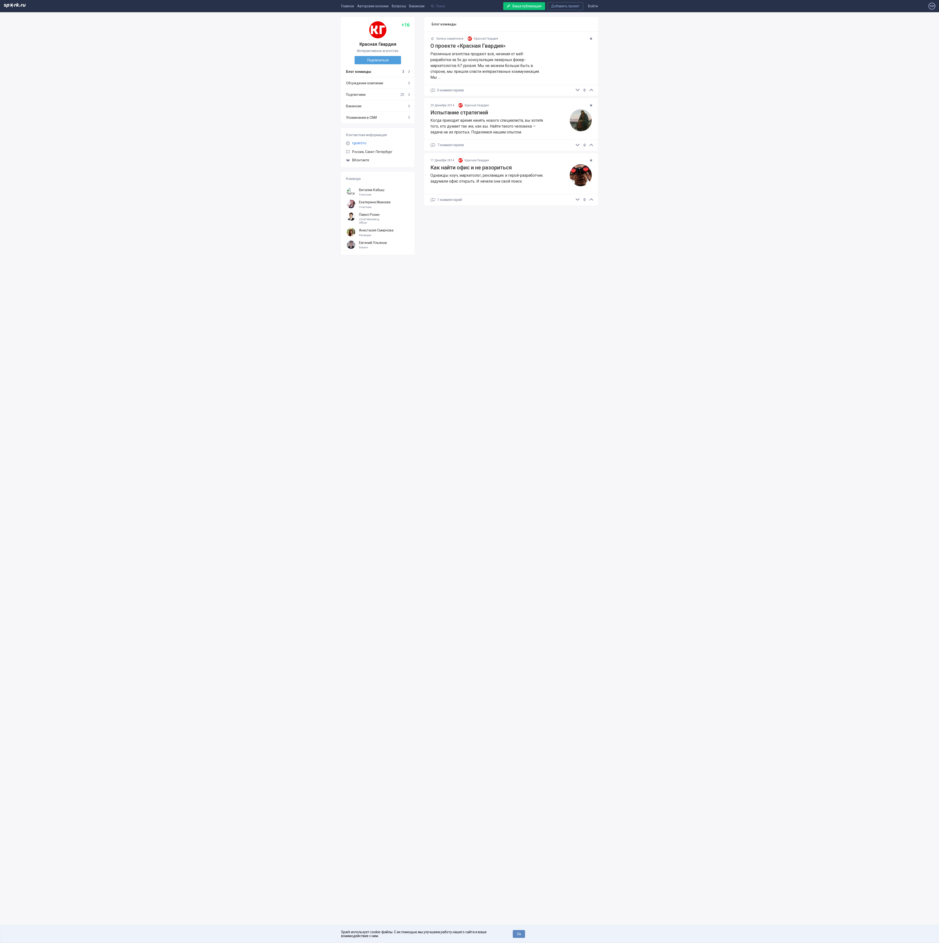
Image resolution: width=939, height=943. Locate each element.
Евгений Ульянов (373, 245)
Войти (593, 6)
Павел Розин (369, 219)
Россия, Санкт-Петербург (372, 152)
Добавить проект (565, 6)
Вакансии (417, 6)
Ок (519, 934)
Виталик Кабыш (371, 192)
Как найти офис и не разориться (471, 167)
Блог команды (375, 72)
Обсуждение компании (364, 83)
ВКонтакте (360, 160)
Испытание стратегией (459, 113)
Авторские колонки (373, 6)
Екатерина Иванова (375, 204)
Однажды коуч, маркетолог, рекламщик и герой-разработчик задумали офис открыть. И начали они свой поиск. (486, 178)
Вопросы (399, 6)
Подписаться (378, 60)
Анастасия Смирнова (376, 232)
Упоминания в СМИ (361, 118)
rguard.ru (359, 143)
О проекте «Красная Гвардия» (468, 46)
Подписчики (375, 95)
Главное (347, 6)
